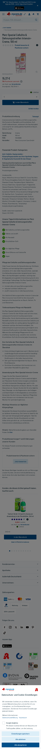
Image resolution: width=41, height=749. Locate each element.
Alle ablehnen (20, 739)
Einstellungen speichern (20, 734)
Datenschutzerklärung (10, 717)
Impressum (23, 717)
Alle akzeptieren (20, 745)
